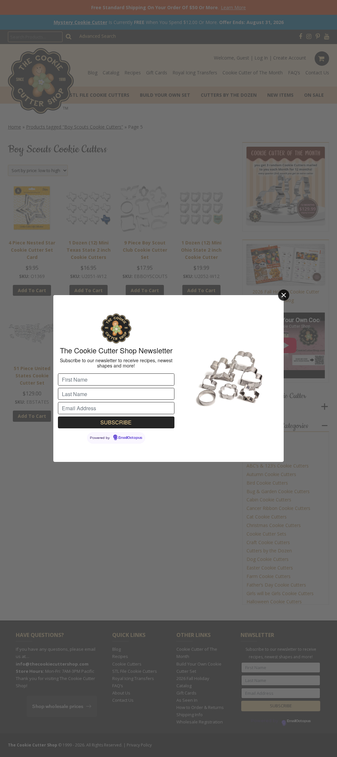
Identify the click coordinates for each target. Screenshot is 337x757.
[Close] (283, 295)
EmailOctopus (130, 438)
